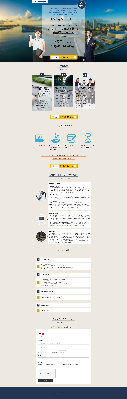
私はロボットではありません (46, 373)
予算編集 (41, 364)
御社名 (39, 355)
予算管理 (48, 364)
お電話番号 (40, 340)
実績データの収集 (56, 364)
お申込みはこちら (66, 57)
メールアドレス (41, 347)
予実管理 (65, 364)
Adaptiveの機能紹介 (74, 364)
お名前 (39, 333)
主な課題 (40, 362)
